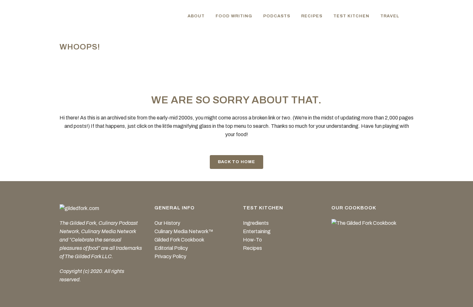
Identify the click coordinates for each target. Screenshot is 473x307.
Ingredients (256, 223)
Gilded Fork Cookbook (179, 239)
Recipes (252, 248)
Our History (167, 223)
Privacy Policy (170, 256)
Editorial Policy (171, 248)
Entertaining (257, 231)
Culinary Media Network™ (183, 231)
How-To (252, 239)
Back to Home (236, 162)
